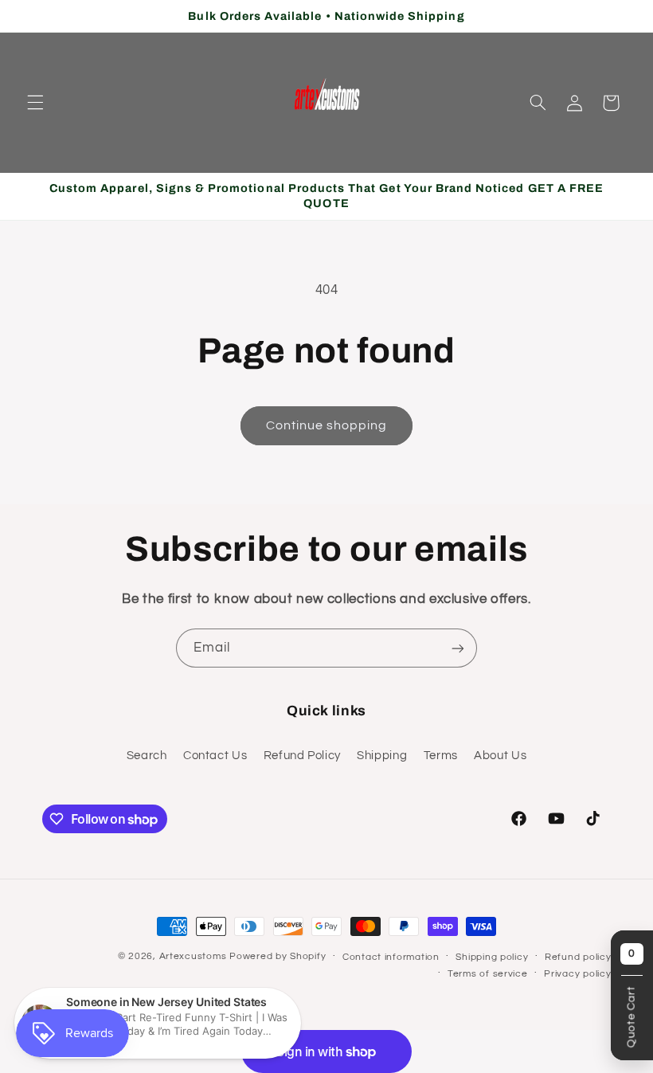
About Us (500, 756)
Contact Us (215, 756)
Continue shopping (327, 425)
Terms (441, 756)
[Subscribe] (458, 648)
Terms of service (488, 973)
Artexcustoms (193, 956)
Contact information (391, 957)
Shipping (382, 756)
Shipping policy (492, 957)
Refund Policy (302, 756)
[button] (35, 102)
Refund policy (578, 957)
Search (147, 756)
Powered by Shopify (277, 956)
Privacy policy (577, 973)
